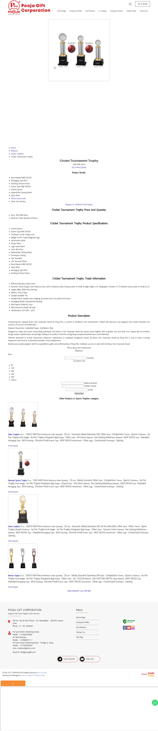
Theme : (131, 434)
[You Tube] (129, 629)
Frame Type (15, 232)
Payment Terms (17, 287)
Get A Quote (142, 4)
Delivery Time (16, 293)
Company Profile (75, 11)
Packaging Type (17, 270)
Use (12, 261)
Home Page (61, 11)
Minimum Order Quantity (20, 218)
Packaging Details (18, 301)
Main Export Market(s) (20, 304)
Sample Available (17, 295)
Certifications (16, 310)
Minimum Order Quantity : (55, 434)
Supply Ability (16, 290)
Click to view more (18, 198)
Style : (115, 434)
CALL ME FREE (85, 591)
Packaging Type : (17, 440)
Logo (13, 246)
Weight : (41, 437)
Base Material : (123, 437)
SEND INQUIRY (73, 591)
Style (13, 267)
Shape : (65, 437)
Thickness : (35, 529)
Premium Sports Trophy (17, 480)
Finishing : (38, 440)
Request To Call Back (74, 204)
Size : (142, 437)
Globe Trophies (14, 526)
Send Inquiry (87, 204)
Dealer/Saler (131, 11)
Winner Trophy (14, 575)
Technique (15, 255)
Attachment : (80, 440)
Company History (116, 11)
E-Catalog (102, 11)
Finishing (14, 273)
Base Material (16, 264)
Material (14, 252)
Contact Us (144, 11)
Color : (78, 437)
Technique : (114, 440)
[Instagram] (133, 629)
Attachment (15, 240)
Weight (13, 237)
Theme (14, 229)
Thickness (15, 234)
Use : (86, 434)
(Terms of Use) (41, 673)
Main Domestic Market (20, 307)
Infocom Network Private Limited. (33, 675)
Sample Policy (16, 298)
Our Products (90, 11)
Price (13, 215)
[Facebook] (125, 629)
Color (13, 249)
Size (12, 258)
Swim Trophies (14, 434)
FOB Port (14, 284)
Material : (98, 437)
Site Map (79, 637)
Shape (13, 243)
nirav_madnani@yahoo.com (24, 648)
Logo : (97, 440)
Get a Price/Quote (79, 167)
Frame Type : (60, 440)
